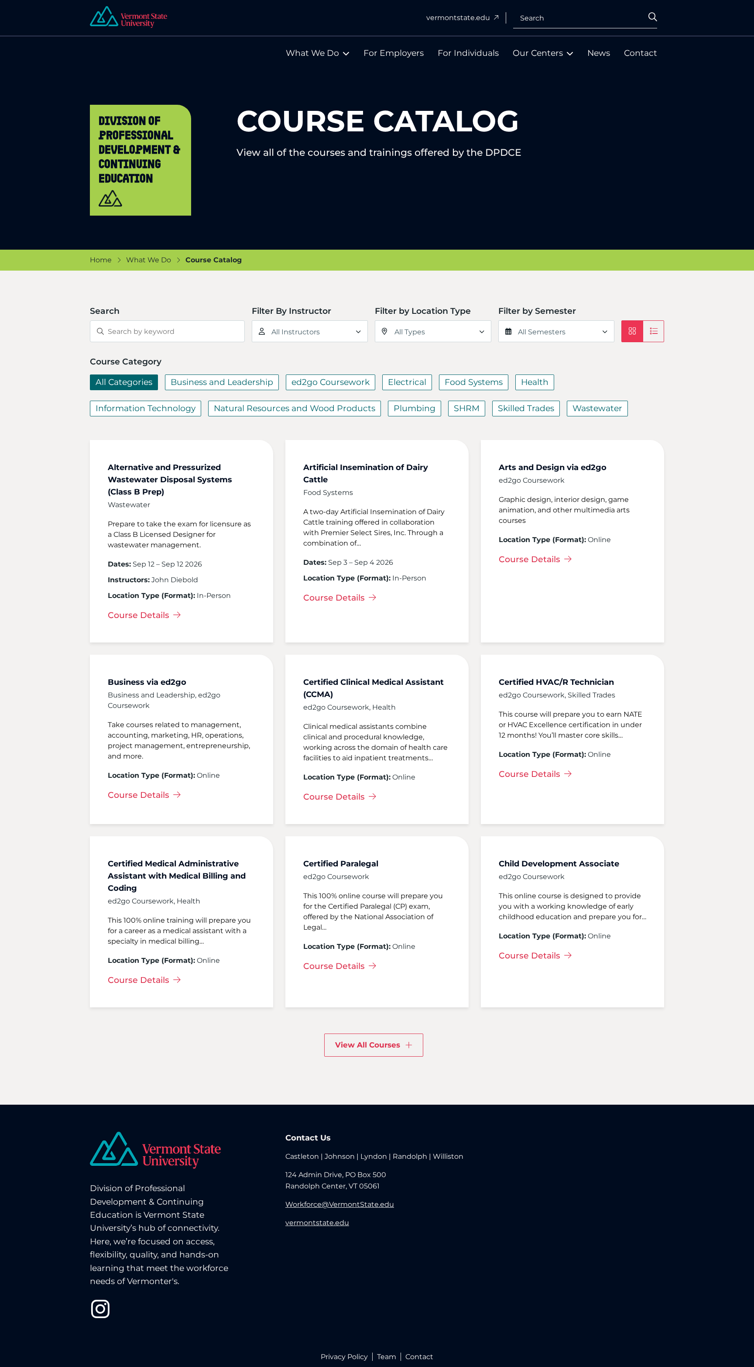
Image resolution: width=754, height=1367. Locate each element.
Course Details (139, 615)
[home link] (155, 1150)
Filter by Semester (537, 311)
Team (386, 1357)
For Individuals (468, 53)
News (598, 53)
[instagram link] (100, 1308)
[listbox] (310, 331)
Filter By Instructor (291, 311)
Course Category (125, 362)
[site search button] (661, 20)
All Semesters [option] (542, 332)
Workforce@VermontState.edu (339, 1204)
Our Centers (538, 53)
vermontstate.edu (459, 18)
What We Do (312, 53)
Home (101, 260)
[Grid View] (632, 331)
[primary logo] (128, 17)
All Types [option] (409, 332)
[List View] (653, 331)
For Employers (393, 53)
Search (532, 18)
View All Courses (367, 1045)
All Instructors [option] (295, 332)
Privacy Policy (344, 1357)
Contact (640, 53)
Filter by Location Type (423, 311)
